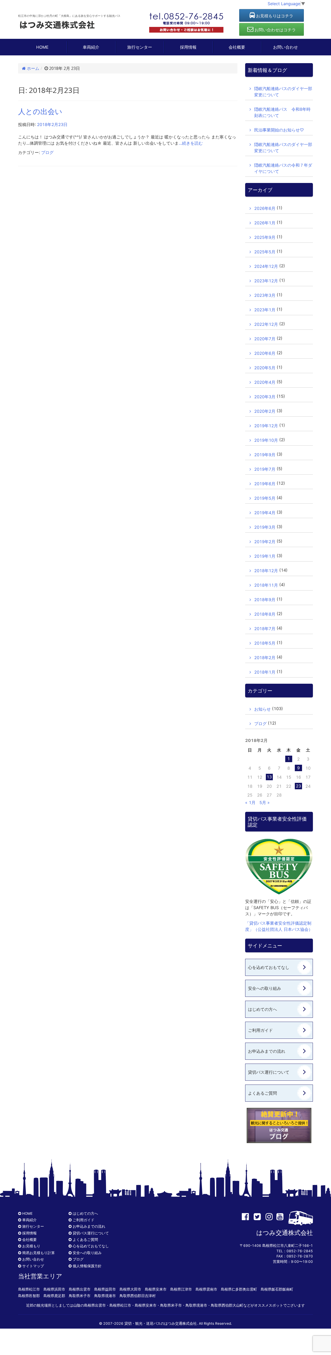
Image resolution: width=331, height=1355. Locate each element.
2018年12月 (266, 570)
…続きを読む (191, 143)
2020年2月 (264, 411)
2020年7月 (264, 338)
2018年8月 (264, 614)
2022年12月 (266, 324)
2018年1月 (264, 672)
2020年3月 (264, 396)
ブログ (47, 152)
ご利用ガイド (260, 1030)
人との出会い (40, 111)
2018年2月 (264, 657)
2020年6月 (264, 353)
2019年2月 (264, 541)
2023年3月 (264, 295)
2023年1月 (264, 309)
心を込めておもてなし (268, 967)
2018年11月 (266, 585)
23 (298, 786)
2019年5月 (264, 498)
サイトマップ (33, 1266)
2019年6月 (264, 483)
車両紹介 (91, 47)
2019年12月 (266, 425)
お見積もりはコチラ (274, 16)
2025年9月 (264, 237)
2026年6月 (264, 208)
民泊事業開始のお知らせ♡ (279, 129)
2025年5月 (264, 251)
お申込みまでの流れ (266, 1051)
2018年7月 (264, 628)
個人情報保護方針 (87, 1266)
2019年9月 (264, 454)
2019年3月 (264, 527)
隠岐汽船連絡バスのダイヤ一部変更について (283, 91)
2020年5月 (264, 367)
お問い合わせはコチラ (274, 30)
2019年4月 (264, 512)
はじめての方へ (262, 1009)
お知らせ (262, 709)
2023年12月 (266, 280)
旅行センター (139, 47)
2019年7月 (264, 469)
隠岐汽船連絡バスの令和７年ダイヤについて (283, 168)
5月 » (264, 802)
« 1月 (250, 802)
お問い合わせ (285, 47)
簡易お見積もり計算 (38, 1253)
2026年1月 (264, 222)
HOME (42, 47)
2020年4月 (264, 382)
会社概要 (237, 47)
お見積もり (31, 1246)
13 (269, 776)
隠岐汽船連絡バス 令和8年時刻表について (282, 112)
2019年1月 (264, 556)
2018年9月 (264, 599)
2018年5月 (264, 643)
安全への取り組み (264, 988)
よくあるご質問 (262, 1093)
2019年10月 (266, 440)
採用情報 (188, 47)
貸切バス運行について (268, 1072)
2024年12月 (266, 266)
